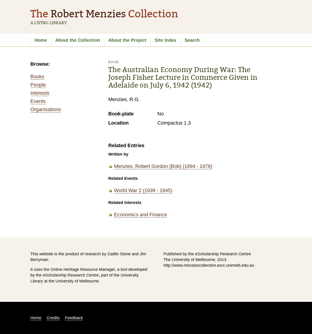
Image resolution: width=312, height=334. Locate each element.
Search (192, 40)
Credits (53, 318)
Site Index (165, 40)
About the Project (127, 40)
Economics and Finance (140, 214)
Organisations (45, 109)
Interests (39, 93)
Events (38, 101)
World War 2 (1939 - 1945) (143, 190)
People (38, 85)
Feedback (74, 318)
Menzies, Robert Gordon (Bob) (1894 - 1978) (163, 166)
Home (40, 40)
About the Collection (77, 40)
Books (37, 76)
